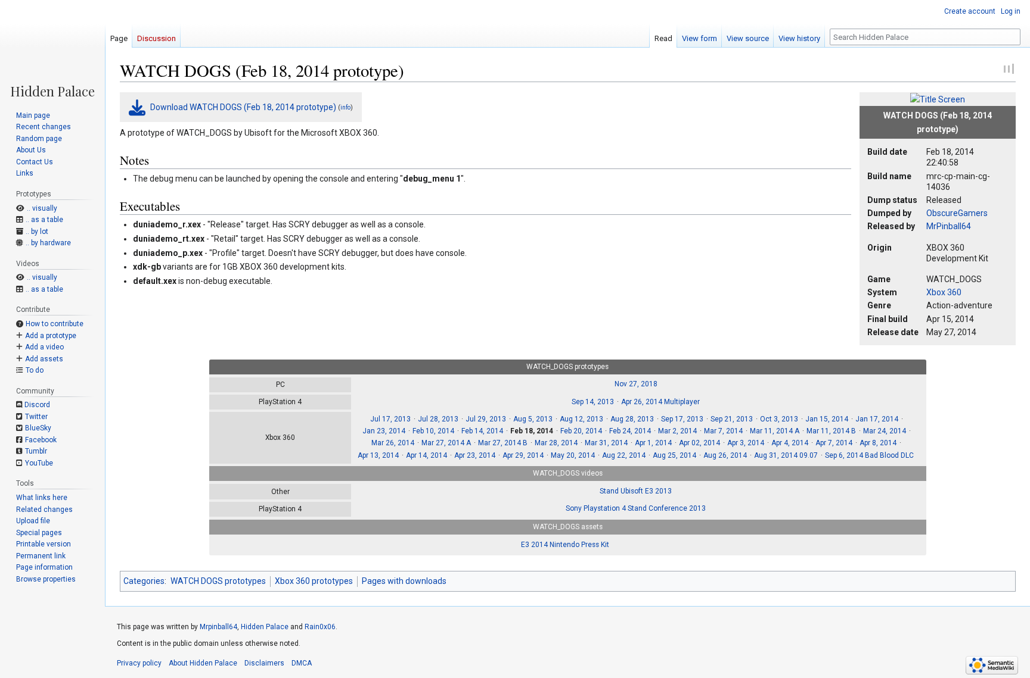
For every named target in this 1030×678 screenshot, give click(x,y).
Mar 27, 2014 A (446, 443)
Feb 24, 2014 (630, 431)
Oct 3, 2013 (779, 419)
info (345, 107)
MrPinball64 (948, 226)
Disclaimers (264, 663)
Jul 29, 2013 (486, 419)
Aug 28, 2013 (632, 419)
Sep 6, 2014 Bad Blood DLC (869, 455)
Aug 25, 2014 (674, 455)
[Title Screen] (937, 99)
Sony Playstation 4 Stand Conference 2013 (636, 508)
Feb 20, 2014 (581, 431)
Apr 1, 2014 (653, 443)
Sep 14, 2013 (593, 402)
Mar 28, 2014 (556, 443)
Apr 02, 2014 (699, 443)
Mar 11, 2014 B (831, 431)
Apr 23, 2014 (474, 455)
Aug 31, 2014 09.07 (786, 455)
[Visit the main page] (52, 49)
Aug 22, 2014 (624, 455)
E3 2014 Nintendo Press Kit (565, 544)
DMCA (301, 663)
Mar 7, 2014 (723, 431)
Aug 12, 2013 (581, 419)
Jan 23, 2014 (383, 431)
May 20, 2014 (573, 455)
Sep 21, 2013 (732, 419)
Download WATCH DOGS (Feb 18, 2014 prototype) (243, 107)
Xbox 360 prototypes (314, 581)
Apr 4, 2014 (789, 443)
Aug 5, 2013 (533, 419)
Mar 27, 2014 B (503, 443)
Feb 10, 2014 (433, 431)
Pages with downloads (404, 581)
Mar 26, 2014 (392, 443)
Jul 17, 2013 (390, 419)
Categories (144, 581)
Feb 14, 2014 (482, 431)
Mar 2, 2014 (677, 431)
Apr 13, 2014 (378, 455)
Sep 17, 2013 (682, 419)
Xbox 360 (943, 292)
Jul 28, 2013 (438, 419)
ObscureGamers (957, 213)
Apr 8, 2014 (878, 443)
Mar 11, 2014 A (774, 431)
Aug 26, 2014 (725, 455)
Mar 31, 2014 (606, 443)
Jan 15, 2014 (826, 419)
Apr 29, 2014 (523, 455)
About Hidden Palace (203, 663)
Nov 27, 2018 (636, 384)
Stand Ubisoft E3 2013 (636, 491)
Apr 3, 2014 (745, 443)
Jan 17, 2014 (876, 419)
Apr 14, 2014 (426, 455)
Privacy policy (139, 663)
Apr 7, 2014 (833, 443)
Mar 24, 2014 (884, 431)
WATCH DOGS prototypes (218, 581)
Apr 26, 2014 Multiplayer (660, 402)
